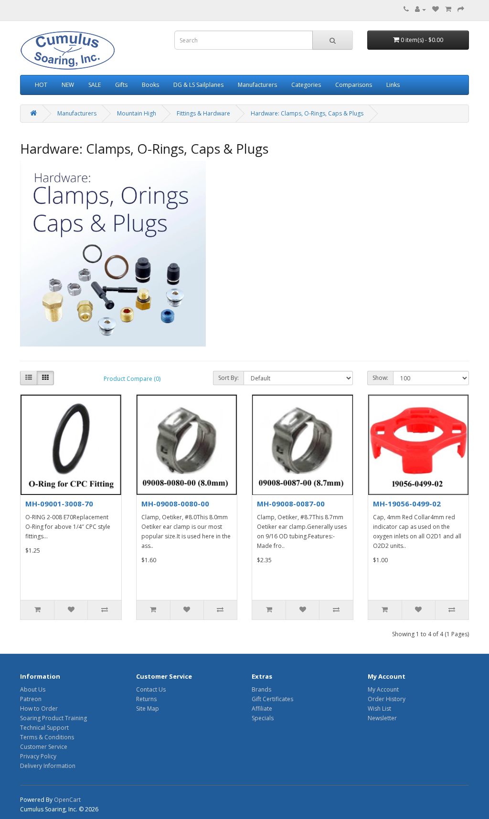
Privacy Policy (38, 756)
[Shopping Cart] (448, 9)
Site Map (147, 708)
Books (150, 85)
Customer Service (43, 747)
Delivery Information (47, 766)
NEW (68, 85)
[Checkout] (460, 9)
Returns (146, 699)
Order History (386, 699)
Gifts (121, 85)
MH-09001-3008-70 (59, 503)
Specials (263, 718)
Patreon (31, 699)
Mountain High (136, 113)
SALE (94, 85)
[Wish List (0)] (435, 9)
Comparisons (353, 85)
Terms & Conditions (47, 737)
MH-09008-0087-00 (291, 503)
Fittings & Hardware (203, 113)
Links (393, 85)
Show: (380, 378)
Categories (306, 85)
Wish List (379, 708)
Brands (261, 689)
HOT (41, 85)
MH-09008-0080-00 (175, 503)
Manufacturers (257, 85)
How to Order (39, 708)
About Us (32, 689)
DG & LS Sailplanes (198, 85)
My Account (383, 689)
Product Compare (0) (132, 379)
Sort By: (228, 378)
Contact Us (151, 689)
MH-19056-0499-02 (407, 503)
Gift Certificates (272, 699)
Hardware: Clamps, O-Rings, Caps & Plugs (307, 113)
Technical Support (44, 728)
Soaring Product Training (53, 718)
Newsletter (382, 718)
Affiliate (262, 708)
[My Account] (420, 9)
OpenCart (67, 800)
